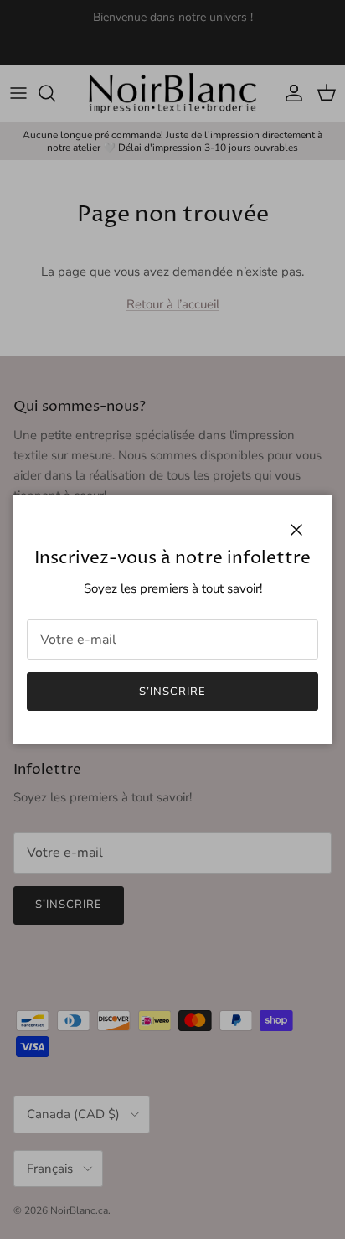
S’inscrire (172, 691)
